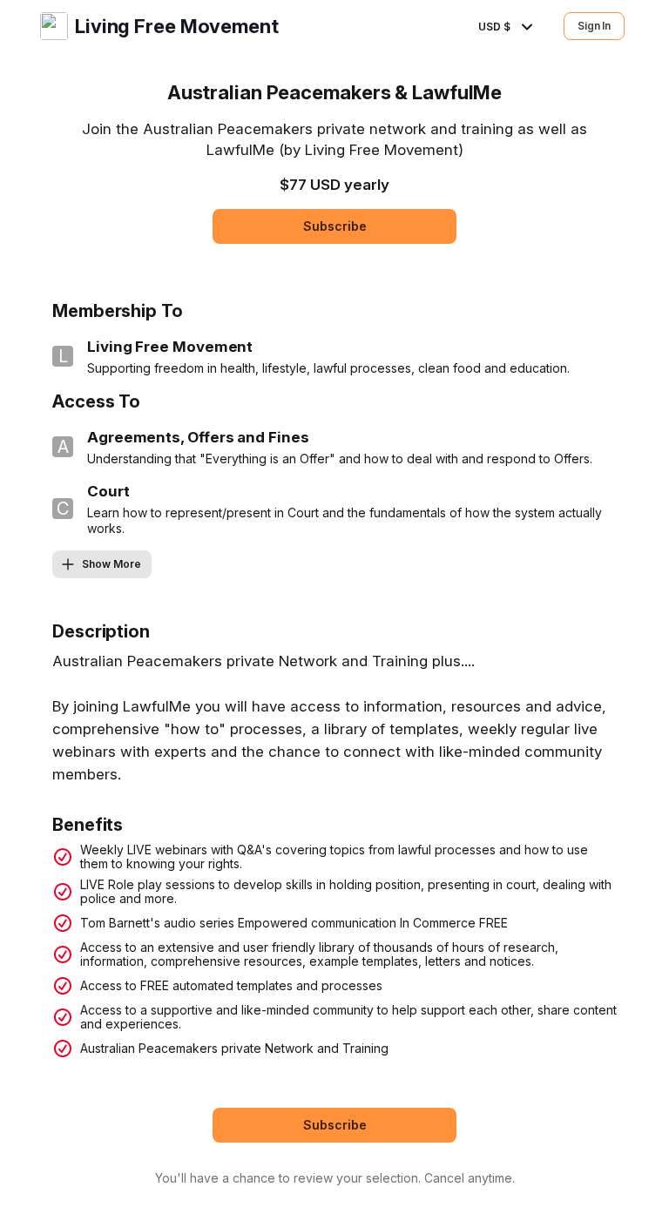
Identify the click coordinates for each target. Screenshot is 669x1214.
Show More (111, 563)
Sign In (594, 25)
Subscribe (335, 226)
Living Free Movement (177, 26)
